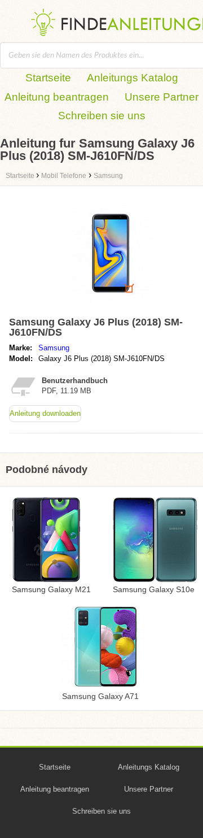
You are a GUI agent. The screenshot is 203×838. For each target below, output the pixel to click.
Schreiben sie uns (101, 115)
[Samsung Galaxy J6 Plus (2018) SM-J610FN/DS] (113, 306)
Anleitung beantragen (57, 97)
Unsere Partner (161, 97)
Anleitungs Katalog (132, 78)
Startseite (48, 78)
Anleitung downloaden (45, 413)
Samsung (53, 348)
